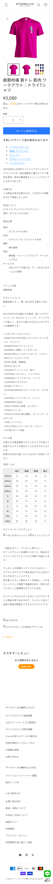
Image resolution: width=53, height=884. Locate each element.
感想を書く (26, 666)
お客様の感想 (12, 749)
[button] (6, 4)
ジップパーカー (17, 162)
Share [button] (9, 636)
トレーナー (14, 154)
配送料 (13, 103)
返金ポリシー (12, 821)
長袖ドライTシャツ (18, 150)
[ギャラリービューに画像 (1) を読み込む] (13, 69)
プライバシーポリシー (17, 835)
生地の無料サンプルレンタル (20, 742)
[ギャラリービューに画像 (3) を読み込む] (39, 69)
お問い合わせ (12, 756)
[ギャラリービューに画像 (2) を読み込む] (26, 69)
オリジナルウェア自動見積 (19, 715)
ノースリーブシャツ (19, 146)
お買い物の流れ (13, 801)
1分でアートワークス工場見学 (21, 722)
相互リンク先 (12, 782)
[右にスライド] (49, 70)
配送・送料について (16, 808)
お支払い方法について (17, 814)
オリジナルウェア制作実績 (19, 729)
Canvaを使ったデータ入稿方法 (21, 736)
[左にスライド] (4, 70)
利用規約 (10, 828)
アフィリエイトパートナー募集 (21, 775)
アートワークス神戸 (21, 879)
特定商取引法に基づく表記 (19, 842)
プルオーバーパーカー (20, 158)
